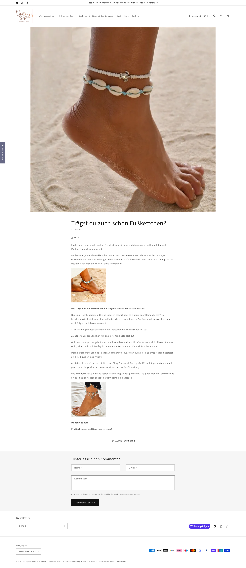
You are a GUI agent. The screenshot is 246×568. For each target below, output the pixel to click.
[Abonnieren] (64, 526)
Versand (92, 561)
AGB (84, 561)
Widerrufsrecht (55, 561)
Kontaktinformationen (106, 561)
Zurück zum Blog (125, 440)
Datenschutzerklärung (71, 561)
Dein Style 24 (27, 561)
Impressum (121, 561)
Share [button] (76, 237)
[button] (47, 16)
